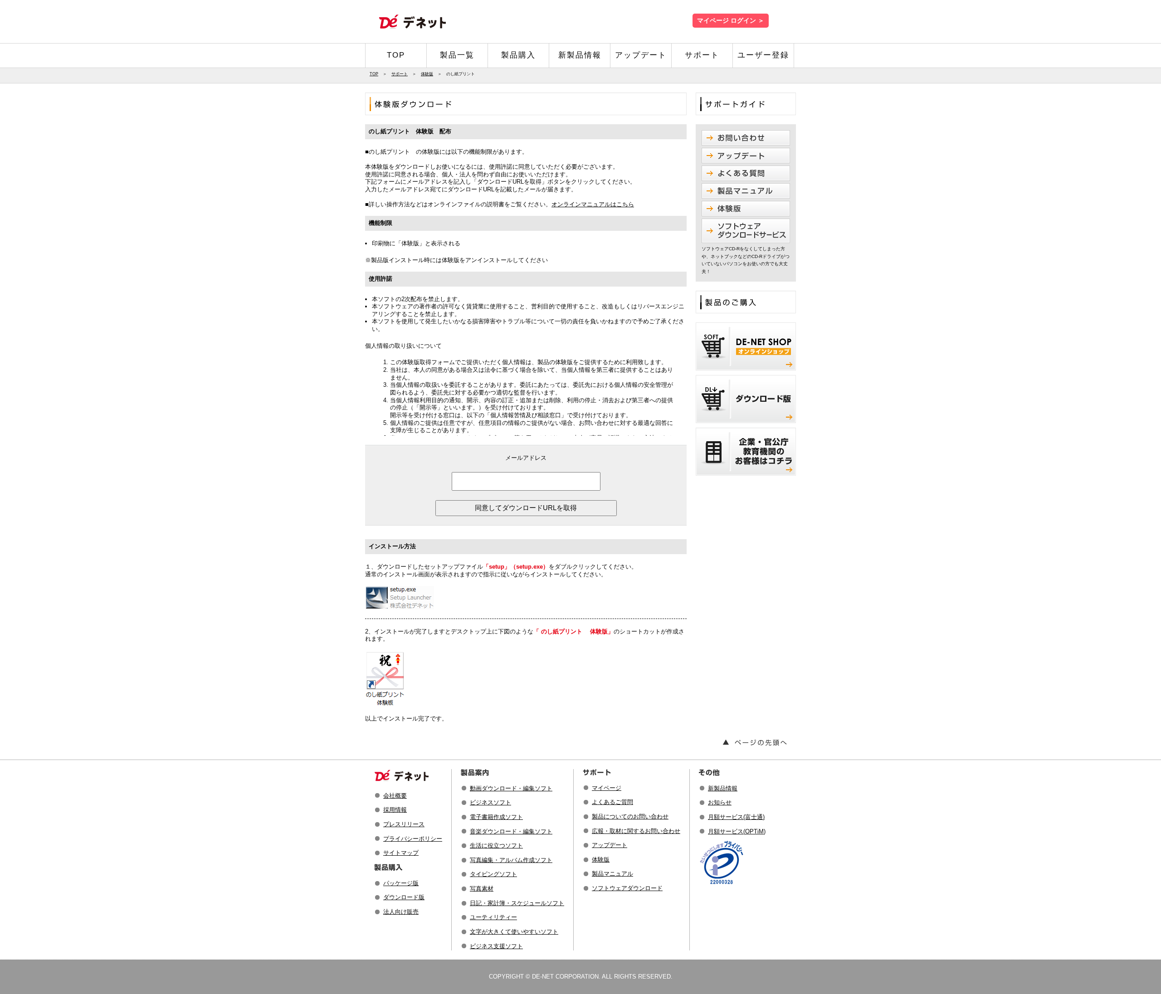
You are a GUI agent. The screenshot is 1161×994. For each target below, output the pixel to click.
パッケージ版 (401, 883)
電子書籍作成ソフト (496, 817)
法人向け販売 (401, 911)
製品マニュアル (612, 873)
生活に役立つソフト (496, 845)
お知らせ (720, 802)
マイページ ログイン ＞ (730, 20)
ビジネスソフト (490, 802)
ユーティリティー (493, 917)
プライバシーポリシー (412, 838)
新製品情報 (579, 55)
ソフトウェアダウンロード (627, 888)
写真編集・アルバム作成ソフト (511, 860)
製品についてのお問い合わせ (630, 816)
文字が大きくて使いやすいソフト (514, 931)
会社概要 (395, 795)
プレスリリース (403, 824)
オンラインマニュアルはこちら (592, 204)
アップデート (641, 55)
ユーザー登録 (763, 55)
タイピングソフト (493, 874)
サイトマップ (401, 852)
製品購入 (518, 55)
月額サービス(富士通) (736, 817)
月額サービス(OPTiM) (737, 831)
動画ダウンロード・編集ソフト (511, 788)
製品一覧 (457, 55)
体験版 (427, 74)
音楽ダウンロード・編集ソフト (511, 831)
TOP (396, 55)
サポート (702, 55)
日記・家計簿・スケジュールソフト (517, 903)
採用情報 (395, 809)
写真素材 (481, 888)
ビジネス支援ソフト (496, 946)
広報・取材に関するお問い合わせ (636, 831)
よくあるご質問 (612, 802)
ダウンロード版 (403, 897)
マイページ (606, 787)
